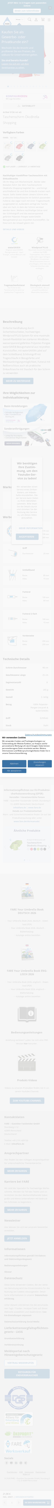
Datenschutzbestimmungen (38, 734)
